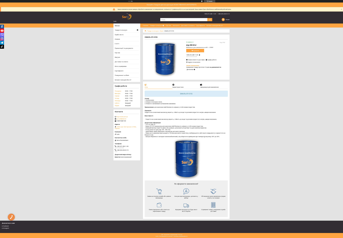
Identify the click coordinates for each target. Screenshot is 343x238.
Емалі (161, 31)
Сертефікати (119, 71)
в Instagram (5, 228)
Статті (117, 44)
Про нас (168, 25)
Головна (145, 25)
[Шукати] (209, 19)
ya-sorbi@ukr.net (121, 119)
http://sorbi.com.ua (122, 117)
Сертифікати (200, 25)
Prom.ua (180, 234)
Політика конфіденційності (181, 236)
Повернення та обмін (122, 75)
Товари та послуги (156, 25)
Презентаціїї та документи (124, 48)
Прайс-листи (119, 34)
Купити (196, 51)
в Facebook (5, 226)
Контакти (176, 25)
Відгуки (117, 57)
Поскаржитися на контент (166, 236)
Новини (117, 39)
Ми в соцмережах (121, 66)
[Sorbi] (127, 16)
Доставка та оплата (187, 25)
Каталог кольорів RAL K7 (215, 25)
